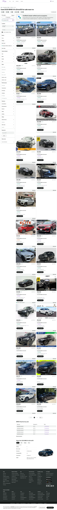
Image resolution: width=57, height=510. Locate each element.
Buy (10, 1)
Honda (13, 491)
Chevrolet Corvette (40, 493)
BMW (8, 7)
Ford (21, 491)
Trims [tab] (29, 442)
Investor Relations (22, 503)
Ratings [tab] (25, 442)
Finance (22, 1)
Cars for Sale (5, 7)
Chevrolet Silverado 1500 (41, 494)
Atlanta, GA (39, 479)
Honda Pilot (13, 497)
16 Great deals (47, 428)
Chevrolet (39, 491)
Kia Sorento (48, 494)
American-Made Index (15, 480)
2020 (12, 7)
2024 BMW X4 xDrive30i (20, 428)
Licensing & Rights (33, 503)
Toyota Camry (5, 497)
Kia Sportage (48, 493)
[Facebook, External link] (48, 486)
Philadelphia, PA (39, 480)
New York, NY (39, 482)
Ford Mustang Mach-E (23, 497)
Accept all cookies (50, 507)
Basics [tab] (18, 442)
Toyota (4, 491)
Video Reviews (14, 482)
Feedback (45, 503)
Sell (13, 1)
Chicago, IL (39, 473)
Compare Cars (14, 476)
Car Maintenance (31, 480)
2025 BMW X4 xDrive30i (20, 426)
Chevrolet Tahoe (40, 497)
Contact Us (17, 503)
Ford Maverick (22, 493)
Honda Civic (13, 494)
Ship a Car (30, 476)
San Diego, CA (39, 483)
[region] (28, 507)
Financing (4, 484)
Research (17, 1)
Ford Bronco (22, 494)
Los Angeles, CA (39, 476)
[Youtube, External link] (50, 486)
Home (1, 7)
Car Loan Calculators (32, 473)
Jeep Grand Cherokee (32, 494)
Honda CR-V (13, 493)
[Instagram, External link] (51, 486)
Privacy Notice (12, 506)
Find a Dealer (5, 479)
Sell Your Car (22, 473)
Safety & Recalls (14, 479)
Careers (28, 503)
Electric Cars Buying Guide (6, 483)
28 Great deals (47, 426)
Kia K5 (47, 497)
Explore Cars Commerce (49, 473)
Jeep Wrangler (31, 493)
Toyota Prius (4, 494)
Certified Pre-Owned (6, 476)
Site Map (30, 482)
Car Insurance (31, 479)
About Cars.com (13, 503)
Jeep (29, 491)
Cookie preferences (42, 507)
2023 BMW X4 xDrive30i (20, 430)
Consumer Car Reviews (15, 473)
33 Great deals (47, 430)
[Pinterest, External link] (53, 486)
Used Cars (4, 473)
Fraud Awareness (40, 503)
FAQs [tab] (21, 442)
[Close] (56, 504)
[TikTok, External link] (46, 486)
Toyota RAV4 (4, 493)
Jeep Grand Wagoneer (32, 497)
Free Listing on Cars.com (23, 476)
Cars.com (35, 506)
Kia (46, 491)
